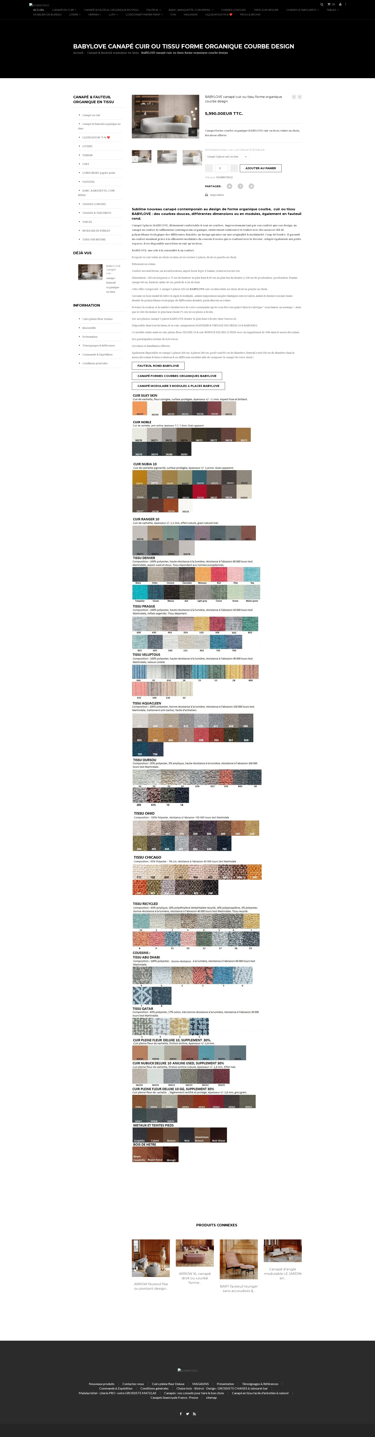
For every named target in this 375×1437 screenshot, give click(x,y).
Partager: (213, 186)
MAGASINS (191, 14)
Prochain (196, 159)
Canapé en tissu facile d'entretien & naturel (260, 1393)
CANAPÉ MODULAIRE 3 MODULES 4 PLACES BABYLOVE (178, 386)
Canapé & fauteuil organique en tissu (111, 9)
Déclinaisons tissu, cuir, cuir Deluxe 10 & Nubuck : (235, 149)
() (333, 4)
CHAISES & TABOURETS (301, 9)
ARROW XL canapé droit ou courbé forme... (195, 1278)
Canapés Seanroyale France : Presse (174, 1397)
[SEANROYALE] (39, 5)
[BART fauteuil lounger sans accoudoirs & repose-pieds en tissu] (239, 1259)
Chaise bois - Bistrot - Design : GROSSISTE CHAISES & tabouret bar (222, 1388)
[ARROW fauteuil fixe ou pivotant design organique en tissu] (151, 1258)
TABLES (331, 9)
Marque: (210, 177)
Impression (217, 194)
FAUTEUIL (152, 9)
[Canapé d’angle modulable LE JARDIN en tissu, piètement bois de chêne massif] (283, 1250)
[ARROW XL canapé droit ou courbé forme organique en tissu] (195, 1253)
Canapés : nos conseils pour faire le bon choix (194, 1393)
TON (173, 14)
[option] (151, 1269)
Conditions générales (94, 363)
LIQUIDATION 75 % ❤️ (218, 14)
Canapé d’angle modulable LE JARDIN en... (283, 1273)
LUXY (112, 14)
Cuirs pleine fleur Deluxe (97, 319)
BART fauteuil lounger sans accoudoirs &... (239, 1288)
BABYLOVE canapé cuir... (113, 269)
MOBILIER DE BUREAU (47, 14)
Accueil (38, 9)
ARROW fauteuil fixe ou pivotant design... (151, 1286)
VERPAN (93, 14)
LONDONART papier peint (143, 14)
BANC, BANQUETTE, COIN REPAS (190, 9)
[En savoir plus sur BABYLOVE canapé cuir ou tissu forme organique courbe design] (90, 272)
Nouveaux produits (101, 1384)
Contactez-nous (133, 1384)
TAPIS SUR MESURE (266, 9)
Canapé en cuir (63, 9)
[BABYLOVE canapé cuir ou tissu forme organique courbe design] (141, 156)
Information (86, 305)
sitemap (211, 1397)
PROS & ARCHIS (250, 14)
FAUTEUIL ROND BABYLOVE (158, 366)
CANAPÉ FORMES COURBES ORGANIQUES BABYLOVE (177, 376)
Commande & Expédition (97, 354)
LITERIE (73, 14)
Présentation (89, 336)
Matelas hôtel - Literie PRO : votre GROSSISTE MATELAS (117, 1393)
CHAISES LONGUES (233, 9)
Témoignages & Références (98, 345)
